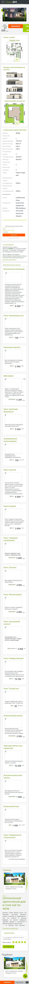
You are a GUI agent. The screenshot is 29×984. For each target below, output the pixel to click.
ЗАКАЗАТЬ (15, 26)
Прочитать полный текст (9, 259)
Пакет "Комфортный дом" (14, 658)
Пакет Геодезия (10, 506)
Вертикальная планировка (14, 269)
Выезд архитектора (11, 806)
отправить (7, 947)
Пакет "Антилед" (10, 567)
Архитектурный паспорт (13, 715)
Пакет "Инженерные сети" (14, 315)
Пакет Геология (10, 470)
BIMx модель (9, 376)
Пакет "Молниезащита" (13, 594)
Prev (4, 15)
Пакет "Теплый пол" (11, 688)
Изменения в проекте (12, 347)
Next (25, 15)
